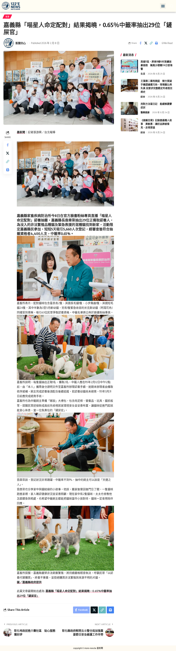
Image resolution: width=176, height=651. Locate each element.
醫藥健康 (145, 112)
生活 (7, 17)
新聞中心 (20, 43)
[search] (171, 6)
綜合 (143, 96)
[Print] (156, 43)
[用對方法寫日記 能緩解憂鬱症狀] (129, 108)
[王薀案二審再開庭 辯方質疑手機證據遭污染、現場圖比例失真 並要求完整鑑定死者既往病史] (129, 85)
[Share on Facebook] (140, 43)
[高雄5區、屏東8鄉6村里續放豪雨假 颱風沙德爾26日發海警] (129, 66)
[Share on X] (145, 43)
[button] (163, 6)
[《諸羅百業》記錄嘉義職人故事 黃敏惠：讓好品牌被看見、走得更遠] (129, 124)
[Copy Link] (151, 43)
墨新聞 (21, 132)
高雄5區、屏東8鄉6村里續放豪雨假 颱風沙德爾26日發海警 (156, 65)
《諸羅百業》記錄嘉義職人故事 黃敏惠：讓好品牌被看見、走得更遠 (156, 124)
